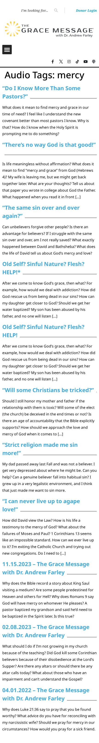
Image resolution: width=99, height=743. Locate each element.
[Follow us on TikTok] (77, 62)
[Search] (56, 10)
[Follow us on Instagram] (69, 62)
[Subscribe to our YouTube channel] (86, 62)
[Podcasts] (94, 62)
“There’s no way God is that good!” (49, 144)
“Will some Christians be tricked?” (48, 390)
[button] (7, 49)
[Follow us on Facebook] (53, 62)
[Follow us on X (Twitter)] (61, 62)
